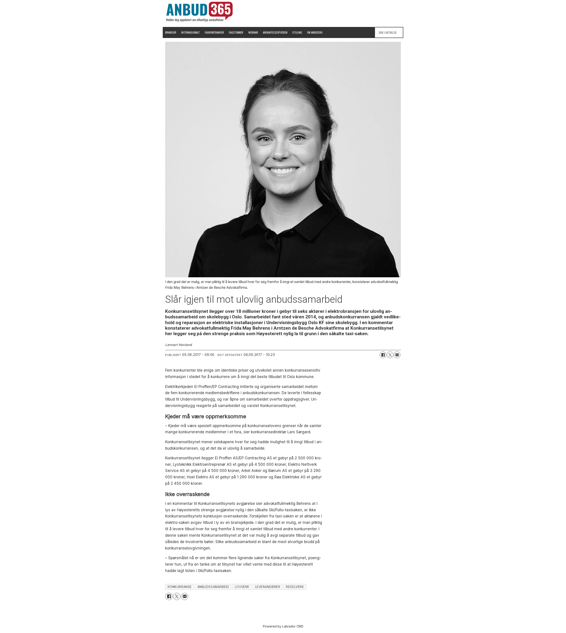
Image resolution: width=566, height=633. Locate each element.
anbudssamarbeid (213, 587)
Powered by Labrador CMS (283, 626)
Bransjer (170, 32)
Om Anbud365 (315, 32)
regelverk (295, 587)
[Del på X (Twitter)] (390, 355)
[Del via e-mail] (397, 355)
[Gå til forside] (199, 12)
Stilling (297, 32)
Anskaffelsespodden (275, 32)
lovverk (242, 587)
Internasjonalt (190, 32)
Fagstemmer (236, 32)
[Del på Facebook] (383, 355)
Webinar (253, 32)
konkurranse (180, 587)
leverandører (267, 587)
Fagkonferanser (214, 32)
